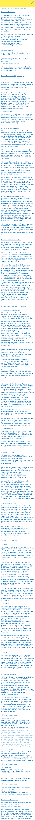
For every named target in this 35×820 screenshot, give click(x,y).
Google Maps (5, 787)
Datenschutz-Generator (12, 804)
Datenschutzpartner (8, 806)
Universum (4, 256)
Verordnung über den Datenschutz (13, 121)
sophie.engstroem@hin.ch (10, 63)
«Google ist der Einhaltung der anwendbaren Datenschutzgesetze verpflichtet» (14, 732)
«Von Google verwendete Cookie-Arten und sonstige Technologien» (17, 742)
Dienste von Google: (8, 718)
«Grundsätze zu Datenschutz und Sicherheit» (17, 729)
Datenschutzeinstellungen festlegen (13, 8)
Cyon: (3, 767)
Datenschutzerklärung (8, 730)
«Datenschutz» (25, 771)
